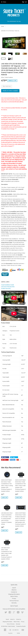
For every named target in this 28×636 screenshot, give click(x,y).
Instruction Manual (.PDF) (7, 286)
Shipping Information (14, 594)
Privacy (14, 598)
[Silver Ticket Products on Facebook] (10, 612)
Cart (25, 2)
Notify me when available (10, 90)
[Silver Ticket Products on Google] (14, 612)
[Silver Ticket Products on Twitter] (6, 612)
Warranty (14, 602)
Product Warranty (6, 288)
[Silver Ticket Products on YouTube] (18, 612)
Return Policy (14, 596)
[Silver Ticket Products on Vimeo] (22, 612)
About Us (14, 589)
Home (2, 26)
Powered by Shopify (21, 626)
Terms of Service (14, 600)
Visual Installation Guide (7, 284)
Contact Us (14, 592)
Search (14, 587)
